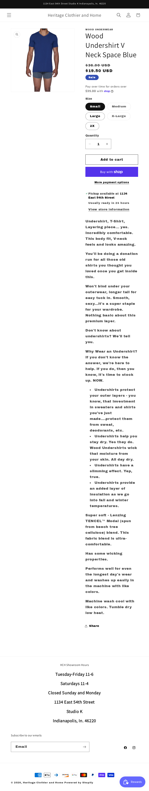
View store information (108, 209)
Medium (121, 108)
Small (95, 106)
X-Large (121, 117)
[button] (9, 15)
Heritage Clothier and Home (43, 782)
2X (92, 126)
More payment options (111, 182)
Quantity (92, 135)
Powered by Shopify (78, 782)
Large (95, 116)
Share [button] (94, 626)
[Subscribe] (84, 747)
